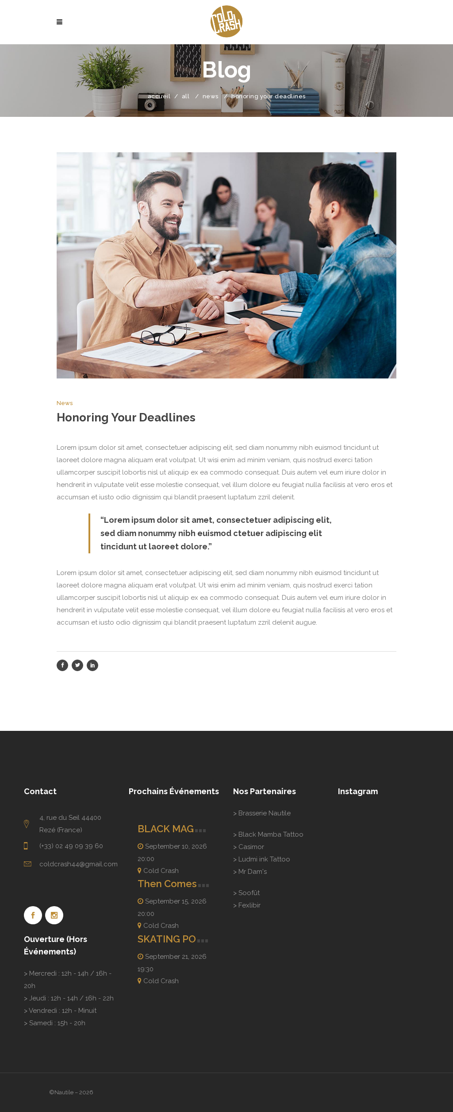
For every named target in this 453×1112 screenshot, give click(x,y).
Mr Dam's (252, 872)
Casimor (251, 847)
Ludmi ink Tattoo (264, 859)
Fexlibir (249, 905)
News (211, 96)
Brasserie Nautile (264, 813)
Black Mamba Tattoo (270, 834)
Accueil (159, 96)
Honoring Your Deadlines (126, 417)
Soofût (249, 893)
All (186, 96)
